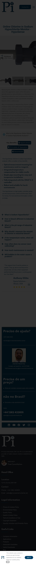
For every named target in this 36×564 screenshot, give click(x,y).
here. (7, 562)
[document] (18, 282)
